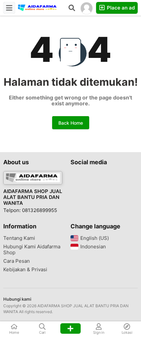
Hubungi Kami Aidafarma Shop (31, 250)
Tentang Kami (19, 238)
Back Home (70, 123)
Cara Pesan (16, 261)
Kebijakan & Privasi (25, 270)
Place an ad (120, 8)
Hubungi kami (17, 299)
